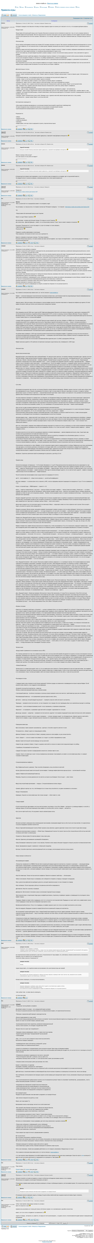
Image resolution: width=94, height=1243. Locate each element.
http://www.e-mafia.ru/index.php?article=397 (27, 191)
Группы (37, 7)
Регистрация (44, 7)
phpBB (44, 1240)
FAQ (17, 7)
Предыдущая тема (77, 18)
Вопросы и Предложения (39, 15)
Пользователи (29, 7)
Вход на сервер (52, 3)
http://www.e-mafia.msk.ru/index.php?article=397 (77, 207)
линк (83, 1155)
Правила (18, 1169)
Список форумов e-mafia (24, 15)
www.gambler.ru (54, 292)
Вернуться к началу (6, 129)
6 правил (27, 1169)
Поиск (22, 7)
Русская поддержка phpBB (47, 1241)
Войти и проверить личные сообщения (66, 7)
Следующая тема (88, 18)
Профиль (52, 7)
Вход (78, 7)
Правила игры (8, 10)
